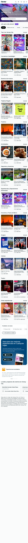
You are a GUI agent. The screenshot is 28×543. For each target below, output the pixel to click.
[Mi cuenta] (24, 1)
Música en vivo (10, 27)
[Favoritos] (21, 2)
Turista (18, 27)
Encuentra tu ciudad (10, 332)
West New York (18, 329)
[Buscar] (15, 1)
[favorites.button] (11, 35)
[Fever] (3, 1)
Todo (3, 27)
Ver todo (25, 32)
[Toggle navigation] (26, 1)
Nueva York (7, 329)
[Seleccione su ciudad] (18, 2)
